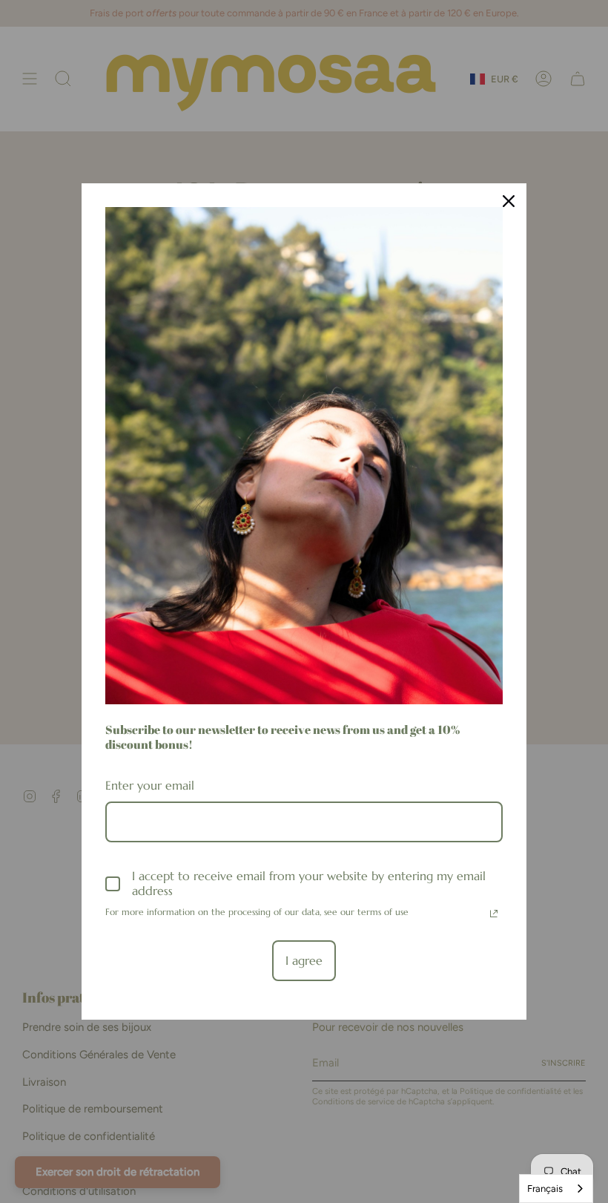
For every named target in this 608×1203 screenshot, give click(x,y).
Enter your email (149, 785)
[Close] (508, 201)
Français (545, 1188)
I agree (304, 960)
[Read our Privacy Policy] (494, 913)
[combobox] (556, 1188)
